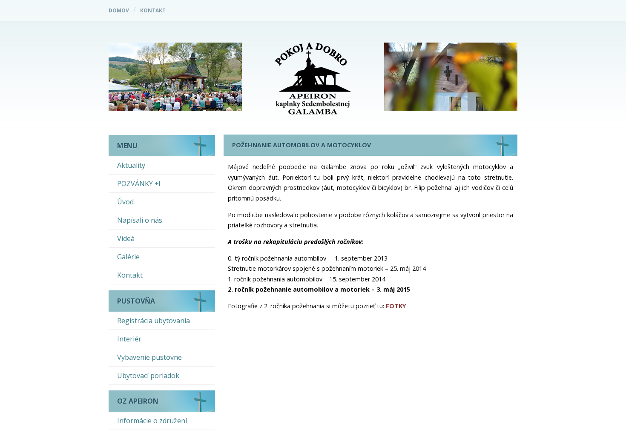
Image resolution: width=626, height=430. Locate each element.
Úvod (125, 201)
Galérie (128, 256)
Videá (126, 238)
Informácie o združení (152, 420)
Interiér (129, 339)
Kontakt (153, 10)
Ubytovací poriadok (148, 375)
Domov (119, 10)
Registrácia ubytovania (153, 320)
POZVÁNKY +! (138, 183)
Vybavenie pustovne (149, 357)
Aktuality (131, 165)
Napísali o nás (139, 220)
